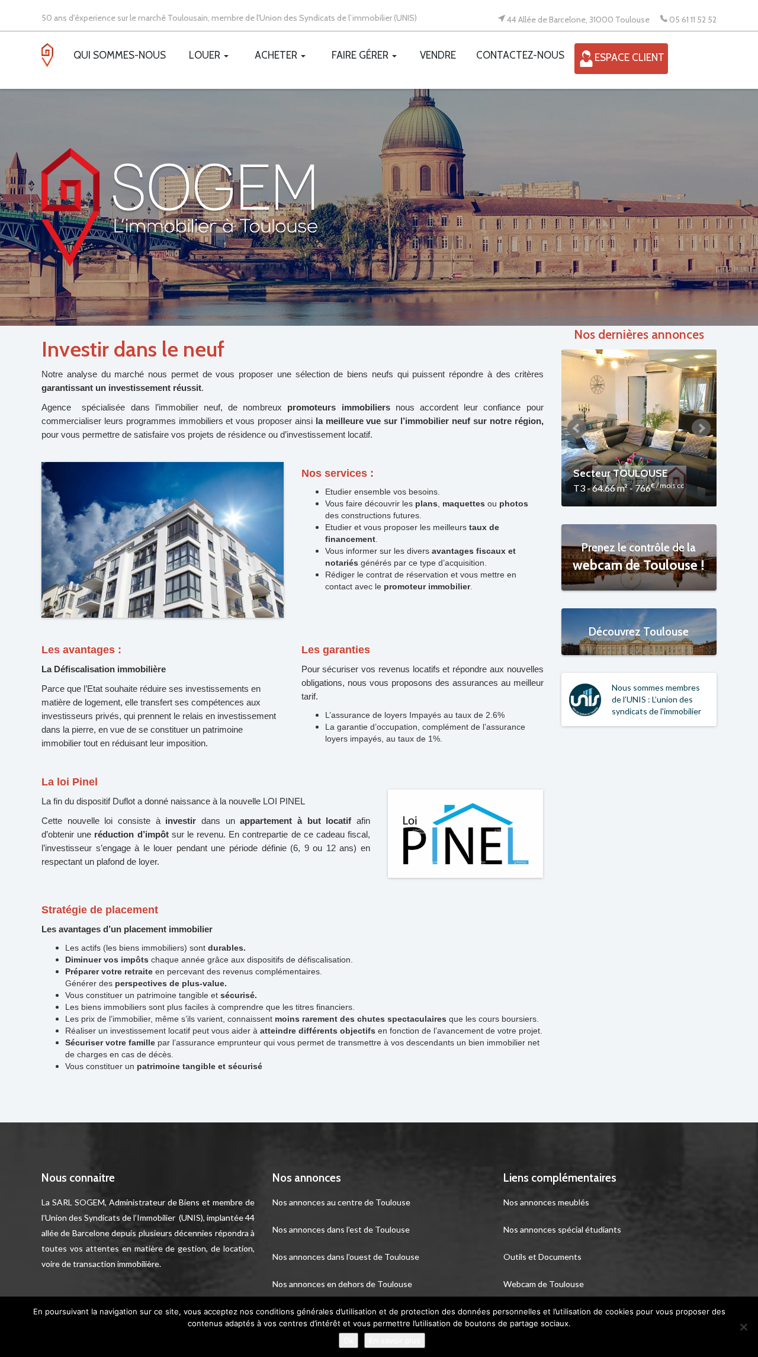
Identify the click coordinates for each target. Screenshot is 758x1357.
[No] (743, 1327)
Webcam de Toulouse (543, 1284)
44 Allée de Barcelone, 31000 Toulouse (578, 19)
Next (701, 428)
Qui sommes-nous (119, 55)
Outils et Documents (542, 1257)
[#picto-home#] (52, 58)
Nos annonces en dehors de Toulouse (342, 1284)
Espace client (629, 58)
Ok (348, 1340)
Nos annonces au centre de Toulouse (341, 1202)
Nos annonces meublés (546, 1202)
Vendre (438, 55)
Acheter (277, 55)
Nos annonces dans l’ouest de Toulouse (345, 1257)
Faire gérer (361, 55)
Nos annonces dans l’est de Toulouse (341, 1229)
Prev (576, 428)
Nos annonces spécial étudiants (562, 1229)
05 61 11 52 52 (693, 19)
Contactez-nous (520, 55)
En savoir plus (394, 1340)
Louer (206, 55)
